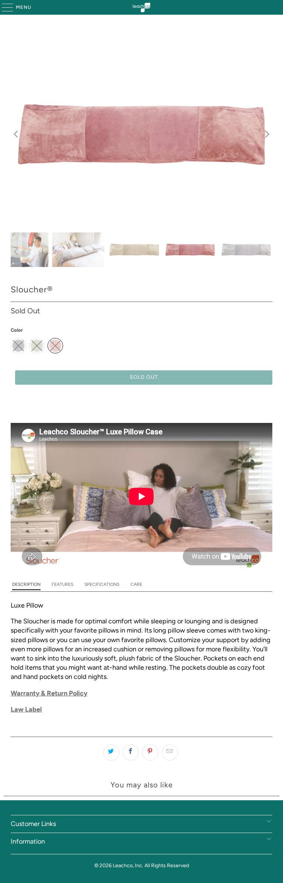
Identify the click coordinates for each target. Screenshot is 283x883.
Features (62, 584)
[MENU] (4, 7)
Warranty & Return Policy (49, 693)
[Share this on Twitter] (111, 752)
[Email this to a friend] (170, 752)
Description (26, 584)
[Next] (267, 134)
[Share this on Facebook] (131, 752)
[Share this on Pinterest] (150, 752)
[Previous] (16, 134)
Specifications (101, 584)
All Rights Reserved (166, 865)
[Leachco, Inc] (141, 7)
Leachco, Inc (127, 865)
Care (136, 584)
